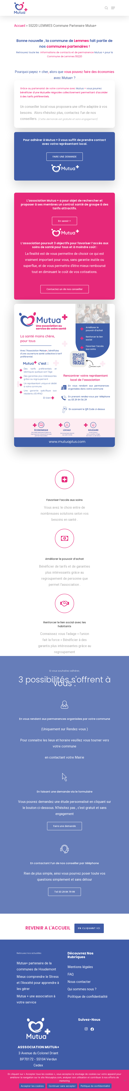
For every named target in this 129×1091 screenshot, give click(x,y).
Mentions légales (80, 967)
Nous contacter (79, 982)
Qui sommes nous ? (82, 989)
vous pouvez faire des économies (89, 72)
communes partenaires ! (68, 46)
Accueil (19, 26)
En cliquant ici (89, 928)
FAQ (71, 974)
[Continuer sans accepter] (124, 1080)
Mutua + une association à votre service (36, 999)
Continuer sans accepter (62, 1086)
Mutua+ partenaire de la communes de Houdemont (36, 966)
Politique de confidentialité (88, 996)
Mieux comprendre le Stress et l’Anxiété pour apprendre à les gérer (38, 983)
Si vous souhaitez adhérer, (64, 670)
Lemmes (81, 40)
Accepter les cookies (32, 1086)
